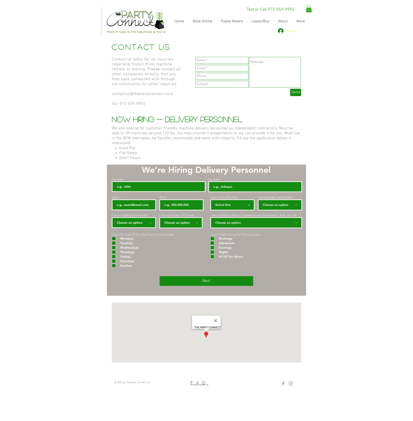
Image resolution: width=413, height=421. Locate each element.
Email (115, 197)
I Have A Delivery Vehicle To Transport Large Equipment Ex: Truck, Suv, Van (253, 215)
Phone (162, 197)
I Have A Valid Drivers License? (130, 215)
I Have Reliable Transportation (275, 197)
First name (117, 179)
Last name (214, 179)
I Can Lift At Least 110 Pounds (176, 215)
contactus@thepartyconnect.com (142, 94)
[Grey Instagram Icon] (290, 383)
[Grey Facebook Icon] (283, 383)
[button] (309, 8)
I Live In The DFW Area (223, 197)
